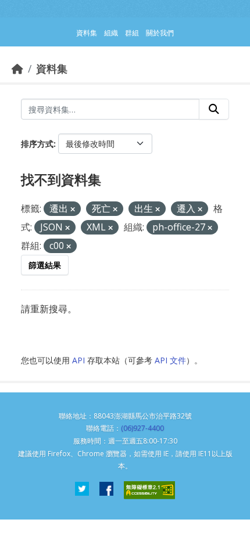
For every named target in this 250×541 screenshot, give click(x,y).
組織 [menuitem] (111, 33)
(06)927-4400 (142, 428)
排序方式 (37, 143)
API (78, 360)
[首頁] (17, 68)
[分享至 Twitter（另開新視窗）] (82, 490)
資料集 (51, 68)
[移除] (72, 209)
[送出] (214, 109)
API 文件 (170, 360)
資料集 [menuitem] (86, 33)
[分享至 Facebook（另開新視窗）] (106, 490)
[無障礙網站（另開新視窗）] (149, 490)
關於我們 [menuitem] (160, 33)
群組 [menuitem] (132, 33)
